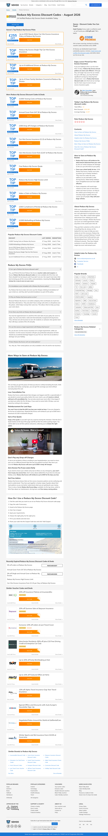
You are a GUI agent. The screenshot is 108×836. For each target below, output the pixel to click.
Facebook (80, 264)
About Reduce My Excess (82, 135)
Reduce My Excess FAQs (82, 141)
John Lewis (84, 293)
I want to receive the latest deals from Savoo (45, 827)
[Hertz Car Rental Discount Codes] (12, 678)
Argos (76, 277)
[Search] (86, 4)
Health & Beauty (35, 793)
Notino (77, 304)
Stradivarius (91, 304)
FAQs (56, 812)
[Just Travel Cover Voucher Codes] (12, 628)
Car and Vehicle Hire (80, 332)
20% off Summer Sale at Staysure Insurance (36, 608)
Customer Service (82, 261)
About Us (58, 804)
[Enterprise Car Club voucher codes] (12, 644)
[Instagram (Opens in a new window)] (15, 826)
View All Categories (79, 335)
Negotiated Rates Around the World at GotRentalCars (40, 720)
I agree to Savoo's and (44, 829)
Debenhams (91, 277)
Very (96, 290)
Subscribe (54, 823)
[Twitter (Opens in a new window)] (12, 826)
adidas (90, 287)
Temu (76, 317)
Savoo (8, 10)
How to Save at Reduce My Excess (85, 132)
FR (87, 824)
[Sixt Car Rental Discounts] (12, 663)
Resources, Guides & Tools (86, 793)
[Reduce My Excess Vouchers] (11, 16)
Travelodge (86, 314)
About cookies (83, 810)
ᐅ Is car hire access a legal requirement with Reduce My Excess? (29, 327)
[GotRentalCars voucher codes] (12, 723)
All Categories (34, 797)
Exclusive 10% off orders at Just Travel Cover (36, 625)
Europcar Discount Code (34, 765)
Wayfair (93, 283)
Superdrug (94, 310)
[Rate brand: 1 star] (75, 122)
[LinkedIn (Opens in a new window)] (19, 826)
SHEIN (83, 304)
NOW (76, 293)
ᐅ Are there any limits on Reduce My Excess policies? (25, 312)
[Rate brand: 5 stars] (84, 122)
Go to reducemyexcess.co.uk (86, 258)
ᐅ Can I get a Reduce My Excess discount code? (24, 269)
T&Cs (54, 829)
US (80, 824)
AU (91, 824)
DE (83, 824)
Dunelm (94, 314)
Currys (83, 277)
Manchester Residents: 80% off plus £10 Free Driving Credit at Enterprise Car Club (39, 642)
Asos (97, 307)
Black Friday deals (84, 786)
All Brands (9, 797)
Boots (91, 280)
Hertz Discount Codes (16, 765)
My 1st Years (92, 300)
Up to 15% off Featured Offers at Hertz (34, 675)
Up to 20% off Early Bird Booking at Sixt (34, 660)
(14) (15, 24)
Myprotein (78, 300)
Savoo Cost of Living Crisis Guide (88, 795)
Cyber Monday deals (84, 788)
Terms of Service (72, 1)
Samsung (77, 280)
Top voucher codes (60, 786)
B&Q (85, 300)
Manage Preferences (84, 814)
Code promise (22, 595)
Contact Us (58, 810)
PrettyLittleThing (79, 290)
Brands (14, 10)
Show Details (58, 43)
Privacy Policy (82, 806)
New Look (83, 287)
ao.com (85, 280)
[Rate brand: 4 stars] (82, 122)
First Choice (85, 310)
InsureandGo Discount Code (17, 755)
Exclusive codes (59, 788)
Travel (32, 795)
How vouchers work (60, 806)
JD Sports (77, 314)
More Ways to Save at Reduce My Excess (87, 144)
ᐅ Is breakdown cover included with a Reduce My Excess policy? (29, 286)
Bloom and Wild (88, 307)
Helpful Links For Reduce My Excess (85, 138)
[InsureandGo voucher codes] (12, 595)
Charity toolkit (34, 810)
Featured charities (35, 812)
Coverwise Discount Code (52, 765)
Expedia (90, 297)
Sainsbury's (9, 795)
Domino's (85, 283)
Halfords (77, 283)
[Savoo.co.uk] (12, 5)
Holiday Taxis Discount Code (52, 768)
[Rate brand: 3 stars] (80, 122)
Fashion (33, 786)
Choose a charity (35, 806)
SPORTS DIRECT (80, 297)
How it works (34, 808)
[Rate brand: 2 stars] (77, 122)
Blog (80, 791)
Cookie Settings (83, 812)
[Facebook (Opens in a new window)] (8, 826)
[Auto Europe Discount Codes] (12, 708)
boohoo (77, 310)
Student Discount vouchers (62, 791)
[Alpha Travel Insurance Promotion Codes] (12, 693)
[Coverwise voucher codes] (12, 738)
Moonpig (89, 290)
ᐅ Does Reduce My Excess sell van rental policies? (24, 342)
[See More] (99, 329)
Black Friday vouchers (61, 793)
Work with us (58, 808)
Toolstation (78, 307)
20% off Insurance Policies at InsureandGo (35, 592)
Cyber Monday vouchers (61, 795)
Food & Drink (34, 791)
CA (80, 827)
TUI (76, 287)
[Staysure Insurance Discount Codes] (12, 611)
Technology (34, 788)
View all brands (78, 320)
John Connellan (87, 90)
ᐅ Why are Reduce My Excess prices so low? (23, 297)
